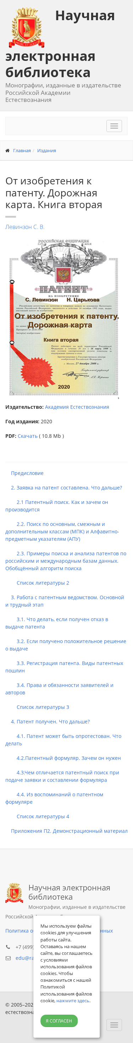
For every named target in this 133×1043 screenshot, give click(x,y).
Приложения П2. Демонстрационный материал (66, 830)
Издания (46, 150)
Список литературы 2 (37, 582)
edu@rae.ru (30, 958)
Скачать (28, 435)
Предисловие (24, 473)
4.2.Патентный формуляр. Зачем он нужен (63, 758)
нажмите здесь (72, 1000)
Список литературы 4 (37, 816)
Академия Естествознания (77, 406)
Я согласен (59, 1021)
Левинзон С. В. (25, 227)
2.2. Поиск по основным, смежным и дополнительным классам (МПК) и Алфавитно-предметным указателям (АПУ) (62, 531)
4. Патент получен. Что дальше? (47, 721)
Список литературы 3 (37, 707)
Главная (22, 150)
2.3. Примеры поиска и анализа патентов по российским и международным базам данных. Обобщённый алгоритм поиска (65, 561)
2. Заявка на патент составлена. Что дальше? (63, 487)
